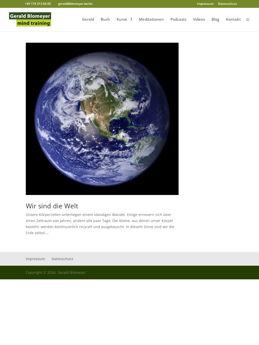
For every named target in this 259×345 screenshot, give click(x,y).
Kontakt (233, 19)
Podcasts (178, 19)
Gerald (88, 19)
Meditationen (151, 19)
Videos (199, 19)
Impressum (205, 4)
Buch (105, 19)
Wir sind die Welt (52, 205)
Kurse (122, 19)
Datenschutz (227, 4)
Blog (215, 19)
